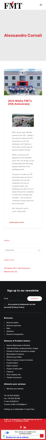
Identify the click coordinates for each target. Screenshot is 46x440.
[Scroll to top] (42, 436)
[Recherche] (23, 250)
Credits (26, 421)
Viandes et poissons (14, 377)
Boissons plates (12, 323)
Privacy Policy (18, 307)
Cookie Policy (29, 409)
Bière (8, 328)
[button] (41, 5)
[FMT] (13, 5)
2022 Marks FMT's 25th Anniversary (20, 102)
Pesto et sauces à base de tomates (20, 360)
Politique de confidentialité (13, 409)
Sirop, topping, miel (13, 375)
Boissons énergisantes (15, 334)
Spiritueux (10, 331)
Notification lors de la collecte (16, 437)
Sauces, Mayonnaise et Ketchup (18, 345)
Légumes (10, 372)
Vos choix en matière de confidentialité (25, 433)
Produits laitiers (12, 363)
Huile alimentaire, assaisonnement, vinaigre (22, 348)
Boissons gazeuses (14, 325)
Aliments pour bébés (14, 357)
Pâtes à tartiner (12, 366)
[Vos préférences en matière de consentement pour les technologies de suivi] (4, 436)
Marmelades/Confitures (15, 354)
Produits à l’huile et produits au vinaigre (21, 351)
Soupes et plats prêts (14, 369)
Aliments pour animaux (15, 389)
